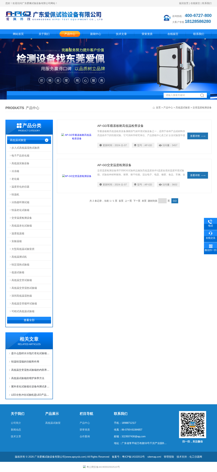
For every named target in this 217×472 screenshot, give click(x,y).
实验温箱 (17, 241)
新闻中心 (95, 34)
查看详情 (195, 136)
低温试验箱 (18, 272)
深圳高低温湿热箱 (22, 295)
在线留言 (195, 3)
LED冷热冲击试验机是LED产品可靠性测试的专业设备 (31, 394)
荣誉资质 (147, 34)
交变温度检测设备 (22, 217)
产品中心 (69, 34)
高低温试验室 (183, 107)
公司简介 (16, 422)
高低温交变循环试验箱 (24, 303)
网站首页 (18, 34)
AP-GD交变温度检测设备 (114, 165)
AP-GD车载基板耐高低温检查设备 (120, 125)
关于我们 (44, 34)
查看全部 (29, 320)
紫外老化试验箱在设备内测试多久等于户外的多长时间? (31, 386)
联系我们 (207, 3)
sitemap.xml (154, 456)
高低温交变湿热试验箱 (24, 287)
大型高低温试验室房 (23, 249)
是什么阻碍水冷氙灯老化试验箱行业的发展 (31, 353)
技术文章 (121, 34)
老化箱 (15, 178)
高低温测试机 (19, 256)
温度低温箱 (18, 233)
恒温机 (15, 194)
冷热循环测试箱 (20, 202)
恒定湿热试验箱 (20, 264)
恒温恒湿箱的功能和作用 (25, 361)
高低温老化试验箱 (22, 225)
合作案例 (85, 436)
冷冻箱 (15, 171)
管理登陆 (169, 456)
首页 (158, 107)
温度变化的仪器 (20, 186)
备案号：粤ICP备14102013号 (128, 456)
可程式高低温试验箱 (23, 311)
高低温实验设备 (20, 163)
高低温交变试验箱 (22, 280)
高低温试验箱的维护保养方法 (27, 378)
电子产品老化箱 (20, 155)
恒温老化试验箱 (20, 210)
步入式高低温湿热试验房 (26, 147)
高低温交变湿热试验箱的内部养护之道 (31, 369)
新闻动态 (16, 429)
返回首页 (184, 3)
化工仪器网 (195, 456)
